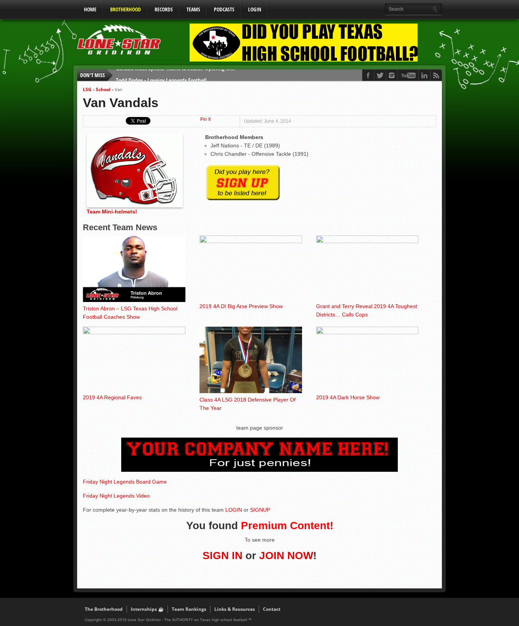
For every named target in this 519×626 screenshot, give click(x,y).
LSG (87, 89)
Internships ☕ (147, 609)
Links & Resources (234, 609)
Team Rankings (189, 609)
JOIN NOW (286, 555)
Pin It (205, 119)
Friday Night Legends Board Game (125, 482)
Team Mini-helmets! (112, 212)
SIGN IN (222, 555)
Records (164, 9)
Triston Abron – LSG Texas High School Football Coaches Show (130, 312)
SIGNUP (260, 510)
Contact (271, 609)
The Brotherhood (104, 609)
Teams (193, 9)
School (103, 89)
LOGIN (254, 9)
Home (90, 9)
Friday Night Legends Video (116, 496)
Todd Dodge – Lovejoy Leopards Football (161, 75)
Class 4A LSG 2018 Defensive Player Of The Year (247, 404)
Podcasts (224, 9)
